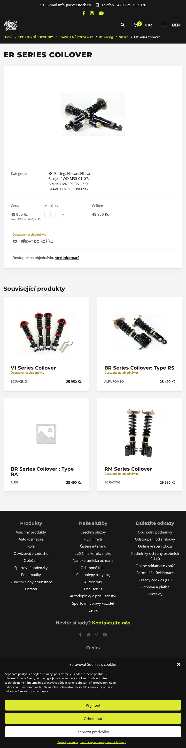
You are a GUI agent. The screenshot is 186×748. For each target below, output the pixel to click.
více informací (67, 257)
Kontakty (155, 594)
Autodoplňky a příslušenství (93, 595)
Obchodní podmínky (155, 532)
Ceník (93, 610)
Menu (177, 24)
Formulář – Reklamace (155, 572)
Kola (31, 546)
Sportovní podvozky (31, 567)
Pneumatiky (31, 574)
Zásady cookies (67, 742)
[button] (178, 664)
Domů (8, 37)
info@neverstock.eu (74, 4)
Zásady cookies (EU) (155, 580)
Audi (14, 482)
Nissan (123, 37)
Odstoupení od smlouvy (155, 539)
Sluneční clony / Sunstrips (31, 581)
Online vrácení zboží (155, 546)
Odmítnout (93, 718)
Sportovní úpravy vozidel (93, 603)
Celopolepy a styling (93, 574)
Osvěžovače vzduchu (31, 553)
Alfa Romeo (114, 381)
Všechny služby (93, 532)
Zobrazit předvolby (93, 731)
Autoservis (93, 581)
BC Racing (106, 37)
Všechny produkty (31, 532)
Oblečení (31, 560)
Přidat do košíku (37, 241)
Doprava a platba (155, 587)
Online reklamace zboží (155, 565)
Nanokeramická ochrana (93, 560)
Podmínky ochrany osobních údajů (103, 742)
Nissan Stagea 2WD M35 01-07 (70, 176)
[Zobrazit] (79, 304)
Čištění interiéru (93, 546)
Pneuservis (93, 588)
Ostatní (31, 588)
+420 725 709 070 (130, 4)
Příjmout (93, 705)
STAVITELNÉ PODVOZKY (76, 37)
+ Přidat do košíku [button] (65, 381)
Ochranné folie (93, 567)
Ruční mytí (93, 539)
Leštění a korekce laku (93, 553)
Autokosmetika (31, 539)
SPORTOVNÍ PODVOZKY (35, 37)
